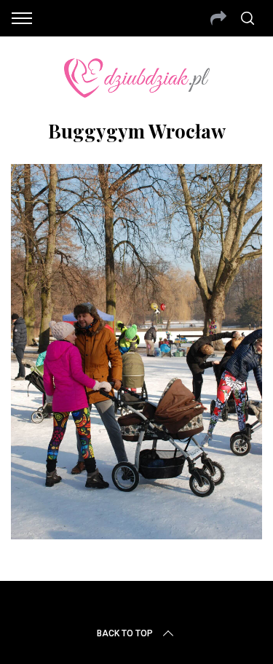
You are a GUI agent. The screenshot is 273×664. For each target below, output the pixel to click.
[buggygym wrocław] (136, 534)
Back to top (125, 633)
